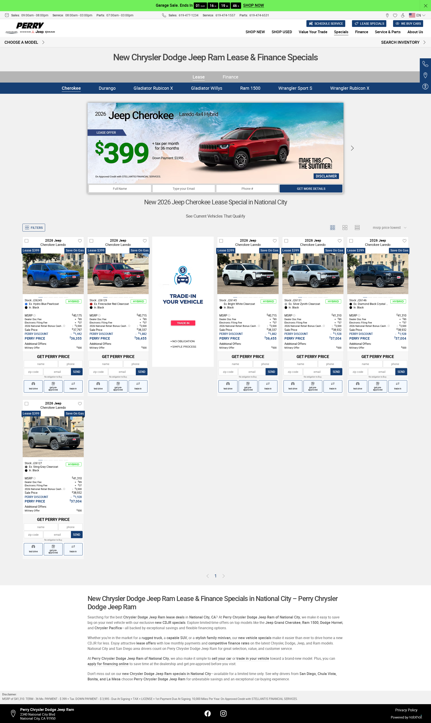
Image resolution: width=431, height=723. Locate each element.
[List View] (357, 228)
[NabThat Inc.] (415, 717)
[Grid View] (332, 228)
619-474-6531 (259, 15)
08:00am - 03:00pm (78, 15)
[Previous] (207, 576)
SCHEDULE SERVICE (328, 23)
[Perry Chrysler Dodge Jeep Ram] (30, 28)
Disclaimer (326, 176)
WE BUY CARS (411, 23)
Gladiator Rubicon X (153, 88)
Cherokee (71, 88)
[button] (425, 6)
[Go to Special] (183, 302)
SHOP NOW (253, 5)
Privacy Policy (406, 710)
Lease (199, 77)
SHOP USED (282, 31)
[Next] (223, 576)
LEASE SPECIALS (372, 23)
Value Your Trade (313, 31)
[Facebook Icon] (207, 713)
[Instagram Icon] (223, 713)
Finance (230, 77)
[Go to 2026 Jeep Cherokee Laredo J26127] (53, 437)
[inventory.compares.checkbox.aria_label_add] (26, 240)
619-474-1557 (225, 15)
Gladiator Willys (206, 88)
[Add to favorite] (80, 240)
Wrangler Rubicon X (349, 88)
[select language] (424, 15)
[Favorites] (395, 15)
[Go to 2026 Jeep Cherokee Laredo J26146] (377, 274)
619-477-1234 (188, 15)
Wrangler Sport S (295, 88)
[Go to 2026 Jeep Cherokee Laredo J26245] (53, 274)
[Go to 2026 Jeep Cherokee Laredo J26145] (247, 274)
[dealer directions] (14, 713)
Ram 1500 (250, 88)
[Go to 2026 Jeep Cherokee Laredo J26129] (118, 274)
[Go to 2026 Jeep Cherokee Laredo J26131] (312, 274)
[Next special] (352, 148)
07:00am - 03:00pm (119, 15)
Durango (107, 88)
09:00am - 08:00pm (34, 15)
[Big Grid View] (345, 228)
